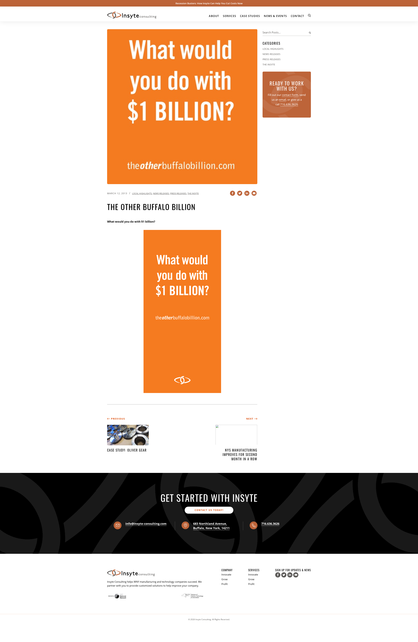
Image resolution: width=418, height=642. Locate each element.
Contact (297, 16)
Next (250, 418)
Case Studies (250, 16)
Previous (117, 418)
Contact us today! (209, 510)
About (214, 16)
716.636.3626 (289, 104)
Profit (224, 584)
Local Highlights (142, 193)
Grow (224, 579)
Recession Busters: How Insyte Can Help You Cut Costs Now (209, 3)
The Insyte (193, 193)
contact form (290, 95)
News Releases (161, 193)
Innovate (226, 574)
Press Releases (178, 193)
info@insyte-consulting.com (146, 524)
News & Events (275, 16)
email (282, 99)
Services (229, 16)
